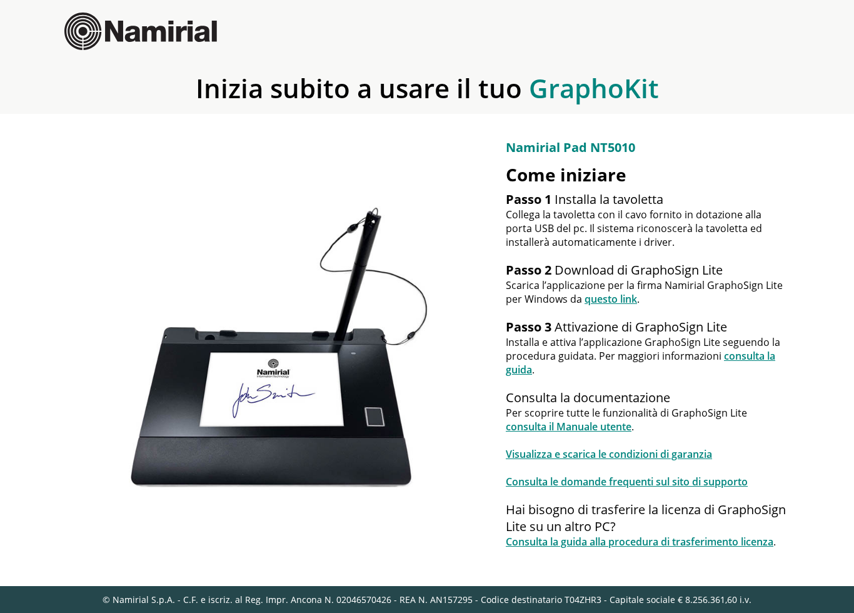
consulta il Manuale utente (568, 426)
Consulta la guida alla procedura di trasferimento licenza (639, 542)
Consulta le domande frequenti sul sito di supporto (627, 482)
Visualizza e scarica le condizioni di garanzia (609, 454)
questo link (611, 299)
